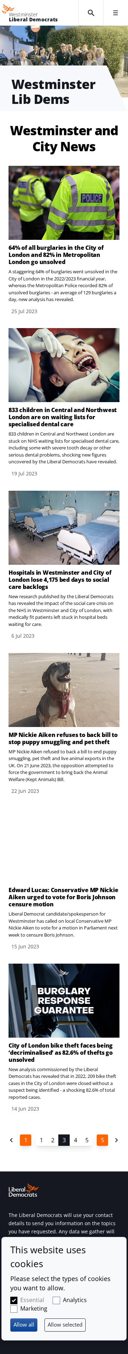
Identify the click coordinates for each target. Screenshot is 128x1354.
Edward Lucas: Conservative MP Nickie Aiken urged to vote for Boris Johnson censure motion (63, 897)
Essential (32, 1300)
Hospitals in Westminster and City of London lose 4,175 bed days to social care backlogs (60, 579)
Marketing (33, 1308)
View (64, 240)
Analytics (75, 1300)
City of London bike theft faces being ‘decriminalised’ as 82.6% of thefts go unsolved (61, 1052)
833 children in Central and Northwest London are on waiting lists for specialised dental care (63, 417)
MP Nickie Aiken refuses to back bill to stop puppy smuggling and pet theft (63, 738)
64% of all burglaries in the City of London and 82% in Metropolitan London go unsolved (56, 254)
